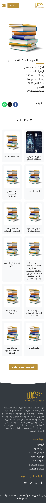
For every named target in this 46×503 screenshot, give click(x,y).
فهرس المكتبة (37, 456)
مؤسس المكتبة (36, 452)
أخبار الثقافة (38, 461)
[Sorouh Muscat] (39, 5)
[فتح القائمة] (4, 5)
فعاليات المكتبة (36, 469)
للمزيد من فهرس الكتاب (23, 367)
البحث (11, 5)
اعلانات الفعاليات (36, 465)
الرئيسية (40, 444)
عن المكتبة (39, 448)
